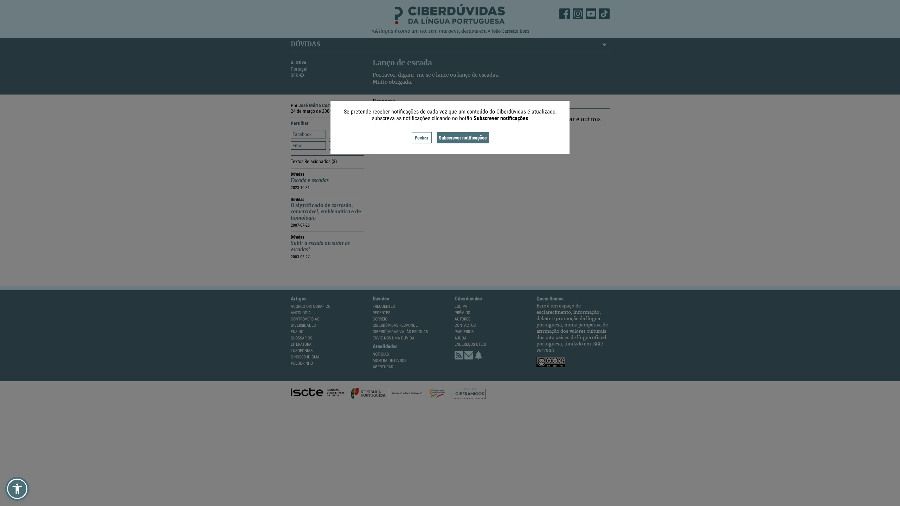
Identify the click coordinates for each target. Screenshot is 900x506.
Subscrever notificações (463, 137)
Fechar (422, 137)
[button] (17, 489)
